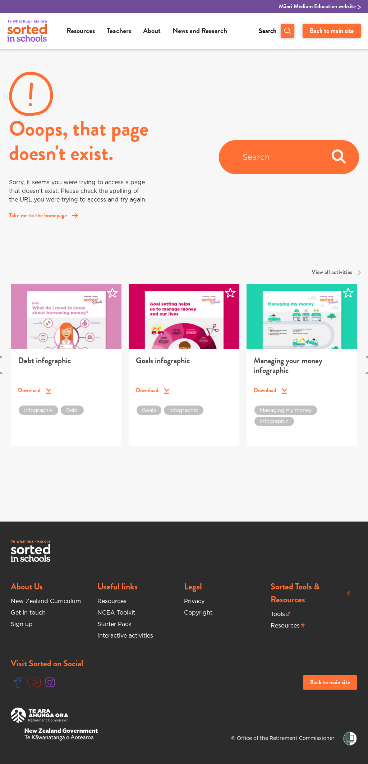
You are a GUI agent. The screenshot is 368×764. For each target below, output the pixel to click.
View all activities (333, 272)
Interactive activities (125, 635)
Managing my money (286, 410)
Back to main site (332, 31)
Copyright (198, 612)
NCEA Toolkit (116, 612)
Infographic (38, 410)
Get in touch (28, 612)
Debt (72, 410)
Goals (149, 410)
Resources (80, 31)
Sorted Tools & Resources (301, 593)
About (152, 31)
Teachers (119, 31)
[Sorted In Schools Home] (30, 551)
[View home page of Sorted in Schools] (27, 31)
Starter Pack (114, 624)
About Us (27, 586)
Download (34, 390)
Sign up (22, 624)
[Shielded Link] (350, 738)
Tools (280, 614)
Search (267, 31)
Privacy (194, 601)
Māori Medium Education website (318, 6)
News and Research (199, 31)
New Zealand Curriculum (46, 601)
